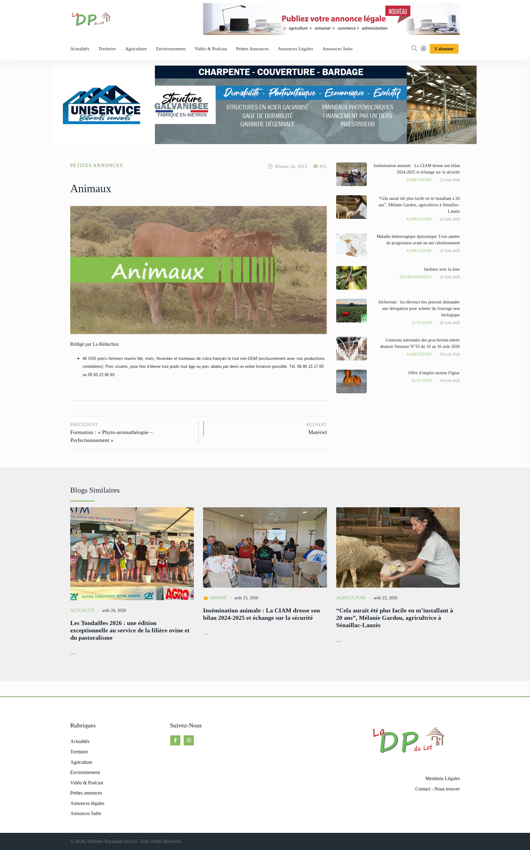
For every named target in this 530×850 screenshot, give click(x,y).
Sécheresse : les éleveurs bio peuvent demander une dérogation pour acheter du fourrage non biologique (419, 308)
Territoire (107, 48)
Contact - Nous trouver (437, 788)
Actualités (79, 48)
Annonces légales (295, 48)
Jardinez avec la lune (442, 269)
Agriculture (136, 48)
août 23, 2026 (246, 598)
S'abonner (444, 49)
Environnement (171, 48)
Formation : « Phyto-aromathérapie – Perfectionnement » (111, 432)
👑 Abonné (215, 598)
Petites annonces (252, 48)
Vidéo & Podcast (211, 48)
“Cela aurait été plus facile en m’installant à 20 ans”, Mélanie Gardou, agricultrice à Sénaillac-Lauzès (419, 205)
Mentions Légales (442, 778)
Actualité (421, 323)
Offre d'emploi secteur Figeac (434, 373)
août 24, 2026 (114, 610)
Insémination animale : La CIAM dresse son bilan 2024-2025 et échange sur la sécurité (261, 614)
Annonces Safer (337, 48)
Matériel (316, 429)
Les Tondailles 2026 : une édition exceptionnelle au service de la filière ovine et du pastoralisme (130, 630)
